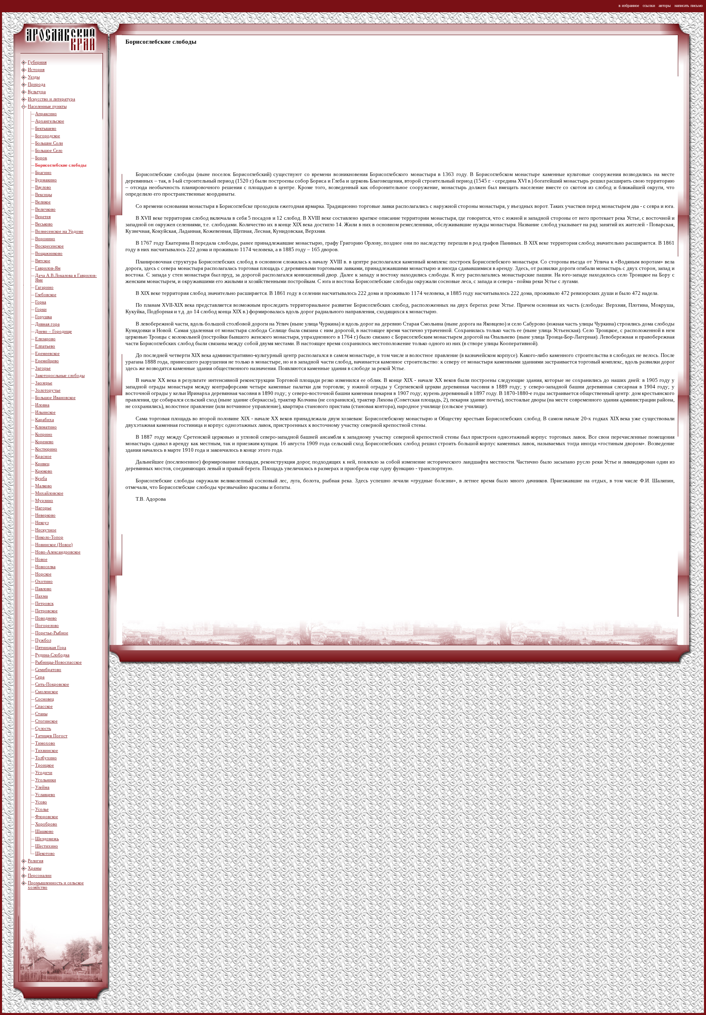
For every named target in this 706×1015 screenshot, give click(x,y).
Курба (41, 478)
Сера (40, 677)
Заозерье (43, 383)
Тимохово (45, 743)
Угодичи (43, 772)
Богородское (47, 136)
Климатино (46, 427)
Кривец (42, 464)
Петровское (46, 611)
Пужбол (43, 640)
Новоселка (45, 566)
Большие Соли (49, 143)
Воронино (45, 238)
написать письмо (689, 5)
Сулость (43, 728)
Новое (41, 559)
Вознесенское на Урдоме (59, 231)
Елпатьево (45, 346)
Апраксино (46, 114)
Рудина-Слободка (52, 655)
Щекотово (45, 853)
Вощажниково (49, 253)
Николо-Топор (49, 537)
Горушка (43, 317)
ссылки (649, 5)
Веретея (43, 216)
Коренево (44, 441)
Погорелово (47, 625)
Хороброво (46, 824)
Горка (40, 302)
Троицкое (44, 765)
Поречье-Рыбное (51, 633)
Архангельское (49, 121)
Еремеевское (47, 353)
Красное (43, 456)
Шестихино (46, 846)
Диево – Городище (53, 331)
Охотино (44, 581)
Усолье (42, 809)
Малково (43, 486)
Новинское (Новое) (54, 544)
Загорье (43, 368)
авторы (665, 5)
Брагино (43, 172)
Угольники (45, 780)
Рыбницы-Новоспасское (58, 662)
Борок (41, 158)
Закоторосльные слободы (60, 375)
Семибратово (48, 669)
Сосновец (44, 699)
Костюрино (46, 449)
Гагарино (44, 287)
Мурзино (44, 500)
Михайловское (49, 493)
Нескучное (45, 530)
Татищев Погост (51, 736)
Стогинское (46, 721)
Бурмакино (46, 180)
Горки (41, 309)
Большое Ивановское (55, 397)
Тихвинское (46, 750)
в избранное (629, 5)
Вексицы (43, 194)
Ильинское (45, 412)
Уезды (34, 77)
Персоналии (39, 875)
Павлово (43, 589)
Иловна (42, 405)
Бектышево (45, 128)
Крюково (43, 471)
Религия (35, 861)
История (36, 69)
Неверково (45, 515)
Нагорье (43, 508)
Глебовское (45, 294)
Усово (41, 802)
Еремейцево (47, 361)
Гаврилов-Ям (47, 268)
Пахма (41, 596)
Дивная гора (47, 324)
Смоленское (46, 691)
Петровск (44, 603)
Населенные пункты (47, 106)
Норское (43, 574)
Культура (37, 91)
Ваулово (43, 187)
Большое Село (49, 150)
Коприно (43, 434)
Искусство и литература (51, 99)
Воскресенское (49, 246)
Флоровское (46, 816)
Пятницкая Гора (50, 647)
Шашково (44, 831)
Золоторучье (47, 390)
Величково (45, 209)
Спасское (44, 706)
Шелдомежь (47, 839)
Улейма (42, 787)
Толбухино (46, 758)
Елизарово (45, 339)
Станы (41, 714)
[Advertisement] (370, 108)
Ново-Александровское (57, 552)
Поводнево (46, 618)
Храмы (34, 868)
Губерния (37, 62)
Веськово (44, 224)
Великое (43, 202)
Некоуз (42, 522)
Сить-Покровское (52, 684)
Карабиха (44, 419)
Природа (36, 84)
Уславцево (45, 794)
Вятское (42, 261)
